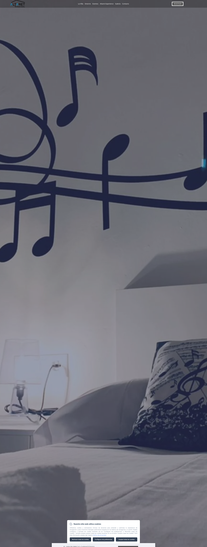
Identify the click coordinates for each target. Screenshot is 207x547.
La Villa (80, 4)
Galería (117, 4)
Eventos (95, 4)
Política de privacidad (99, 535)
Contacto (125, 4)
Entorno (88, 4)
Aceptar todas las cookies (127, 539)
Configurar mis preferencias (103, 539)
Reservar (178, 4)
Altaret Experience (107, 4)
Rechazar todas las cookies (80, 539)
